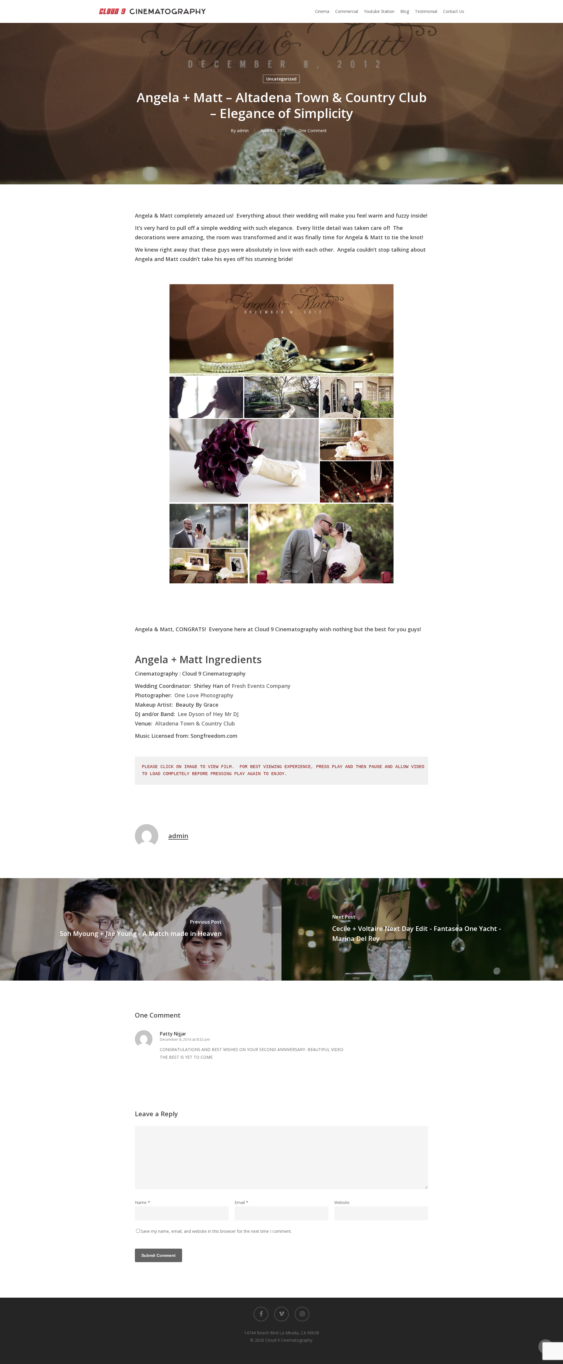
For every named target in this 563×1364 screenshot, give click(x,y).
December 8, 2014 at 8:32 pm (185, 1039)
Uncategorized (281, 79)
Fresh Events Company (261, 685)
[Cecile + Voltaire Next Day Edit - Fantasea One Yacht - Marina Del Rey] (422, 929)
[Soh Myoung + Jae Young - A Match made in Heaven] (141, 929)
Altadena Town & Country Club (195, 723)
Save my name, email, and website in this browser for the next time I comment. (216, 1231)
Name (142, 1202)
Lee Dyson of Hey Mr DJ (208, 714)
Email (241, 1202)
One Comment (313, 130)
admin (243, 130)
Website (342, 1202)
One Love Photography (203, 695)
